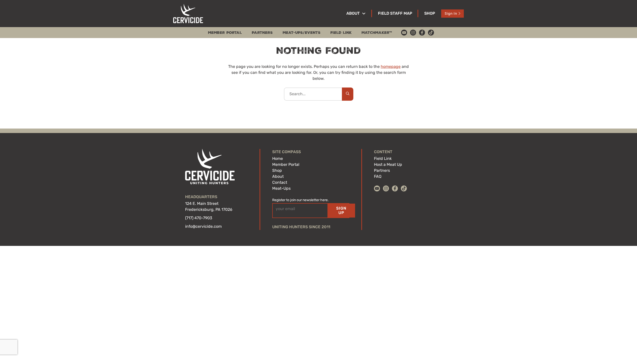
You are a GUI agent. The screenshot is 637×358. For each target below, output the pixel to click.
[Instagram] (413, 33)
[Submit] (347, 94)
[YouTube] (404, 33)
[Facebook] (422, 33)
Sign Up (341, 210)
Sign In (451, 13)
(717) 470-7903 (198, 218)
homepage (391, 66)
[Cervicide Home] (188, 13)
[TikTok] (431, 33)
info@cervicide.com (203, 226)
